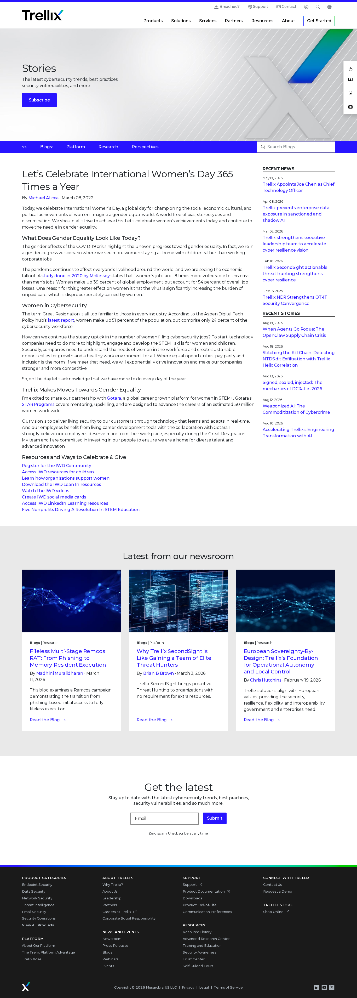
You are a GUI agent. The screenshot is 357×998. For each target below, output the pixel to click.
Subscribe (39, 100)
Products (153, 20)
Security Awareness (199, 952)
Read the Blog (45, 719)
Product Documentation (204, 891)
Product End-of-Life (200, 905)
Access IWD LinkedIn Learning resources (65, 503)
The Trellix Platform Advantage (48, 952)
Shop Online (273, 912)
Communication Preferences (207, 912)
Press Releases (115, 945)
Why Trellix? (112, 884)
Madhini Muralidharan (60, 673)
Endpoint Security (37, 884)
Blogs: (46, 146)
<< (24, 146)
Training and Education (202, 945)
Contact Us (272, 884)
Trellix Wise (32, 959)
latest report (61, 320)
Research (108, 146)
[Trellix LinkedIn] (316, 987)
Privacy (188, 987)
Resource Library (197, 932)
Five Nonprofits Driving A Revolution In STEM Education (81, 509)
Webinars (110, 959)
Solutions (181, 20)
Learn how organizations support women (66, 478)
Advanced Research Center (206, 939)
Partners (234, 20)
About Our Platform (38, 945)
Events (108, 966)
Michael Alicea (43, 197)
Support (260, 6)
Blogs (107, 952)
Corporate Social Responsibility (129, 918)
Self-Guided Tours (198, 966)
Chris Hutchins (265, 680)
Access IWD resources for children (58, 471)
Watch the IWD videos (45, 490)
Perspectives (145, 146)
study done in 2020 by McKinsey (76, 275)
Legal (204, 987)
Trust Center (194, 959)
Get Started (319, 20)
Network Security (37, 898)
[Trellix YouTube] (324, 987)
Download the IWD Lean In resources (61, 484)
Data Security (33, 891)
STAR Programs (38, 404)
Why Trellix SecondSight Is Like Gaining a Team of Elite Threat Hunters (174, 658)
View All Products (38, 925)
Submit (214, 818)
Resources (262, 20)
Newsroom (112, 939)
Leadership (112, 898)
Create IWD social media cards (54, 497)
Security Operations (39, 918)
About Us (110, 891)
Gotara (114, 398)
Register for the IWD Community (56, 465)
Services (208, 20)
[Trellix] (26, 986)
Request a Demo (277, 891)
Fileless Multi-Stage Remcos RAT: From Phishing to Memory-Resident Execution (68, 658)
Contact (289, 6)
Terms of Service (228, 987)
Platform (75, 146)
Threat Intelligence (38, 905)
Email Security (34, 912)
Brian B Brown (158, 673)
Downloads (192, 898)
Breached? (230, 6)
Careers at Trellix (116, 912)
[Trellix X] (331, 987)
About (288, 20)
